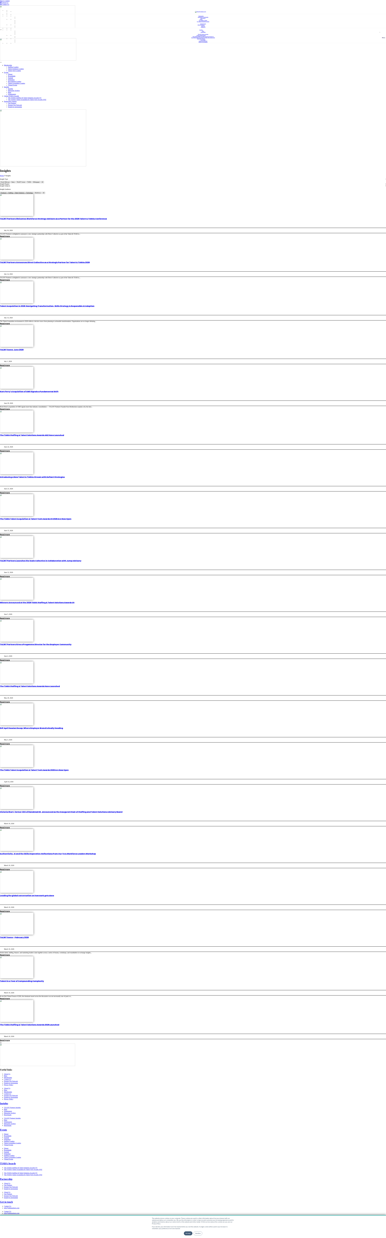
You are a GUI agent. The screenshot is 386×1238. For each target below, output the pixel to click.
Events (201, 19)
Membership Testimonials (203, 17)
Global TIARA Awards (201, 35)
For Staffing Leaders (203, 20)
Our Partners (203, 39)
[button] (383, 34)
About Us (203, 26)
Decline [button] (198, 1233)
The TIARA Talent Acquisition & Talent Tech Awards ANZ (203, 37)
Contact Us (203, 27)
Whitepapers (203, 32)
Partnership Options (201, 38)
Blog (203, 31)
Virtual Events (203, 23)
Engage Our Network (203, 41)
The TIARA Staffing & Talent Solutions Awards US (203, 36)
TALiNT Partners (201, 24)
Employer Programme (203, 42)
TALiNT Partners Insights (203, 34)
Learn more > (203, 18)
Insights (201, 29)
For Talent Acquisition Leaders (203, 21)
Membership (201, 16)
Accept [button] (188, 1233)
